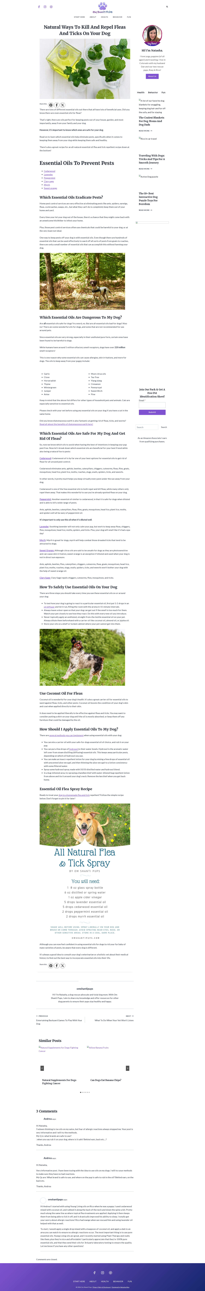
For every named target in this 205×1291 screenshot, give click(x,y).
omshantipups (85, 988)
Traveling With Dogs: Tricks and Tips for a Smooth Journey (152, 159)
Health (104, 17)
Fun (129, 17)
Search (164, 427)
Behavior (117, 17)
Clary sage (49, 181)
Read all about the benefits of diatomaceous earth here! (66, 424)
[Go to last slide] (42, 1068)
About (93, 17)
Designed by (116, 1287)
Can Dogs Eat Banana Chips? (105, 1080)
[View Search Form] (167, 6)
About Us (152, 76)
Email (142, 400)
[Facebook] (39, 6)
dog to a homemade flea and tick (74, 795)
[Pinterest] (51, 6)
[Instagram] (45, 6)
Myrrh (47, 184)
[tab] (80, 1092)
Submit (152, 412)
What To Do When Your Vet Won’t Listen (114, 1018)
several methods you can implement (66, 735)
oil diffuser (49, 606)
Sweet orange (50, 188)
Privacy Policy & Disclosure (102, 1287)
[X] (62, 105)
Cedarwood (49, 171)
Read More (145, 131)
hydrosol (73, 749)
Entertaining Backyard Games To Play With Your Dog (59, 1020)
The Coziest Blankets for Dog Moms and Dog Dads (151, 121)
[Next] (127, 1068)
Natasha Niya (125, 1287)
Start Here (79, 17)
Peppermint (49, 178)
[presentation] (61, 1060)
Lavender (48, 174)
